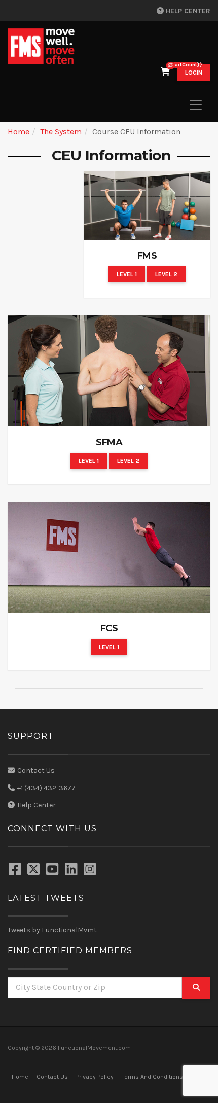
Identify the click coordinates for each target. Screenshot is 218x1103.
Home (18, 131)
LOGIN (193, 72)
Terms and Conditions (152, 1076)
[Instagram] (91, 870)
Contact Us (36, 770)
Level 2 (166, 274)
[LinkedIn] (72, 870)
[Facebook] (16, 870)
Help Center (187, 11)
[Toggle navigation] (195, 105)
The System (61, 131)
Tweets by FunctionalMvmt (52, 930)
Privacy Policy (95, 1076)
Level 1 (127, 274)
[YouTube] (53, 870)
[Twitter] (35, 870)
